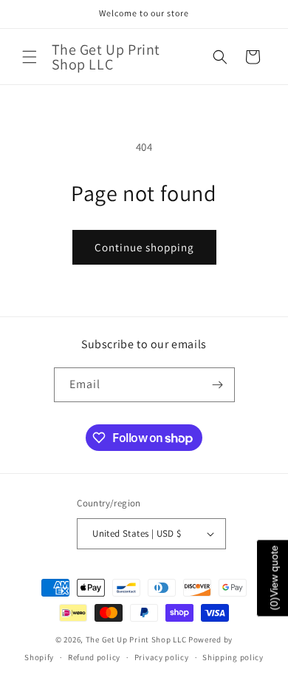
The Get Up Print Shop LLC (136, 639)
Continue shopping (144, 247)
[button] (29, 57)
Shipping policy (233, 657)
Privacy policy (161, 657)
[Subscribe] (218, 384)
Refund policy (94, 657)
